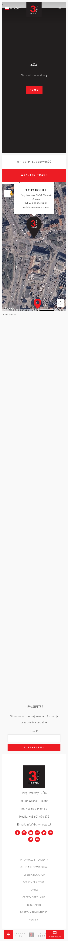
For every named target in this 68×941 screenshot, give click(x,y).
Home (34, 89)
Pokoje (34, 890)
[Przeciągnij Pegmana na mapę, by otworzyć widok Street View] (7, 193)
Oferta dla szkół (34, 882)
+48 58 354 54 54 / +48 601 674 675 (8, 934)
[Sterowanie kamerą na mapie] (60, 303)
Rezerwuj (55, 936)
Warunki (61, 310)
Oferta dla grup (34, 875)
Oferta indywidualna (34, 867)
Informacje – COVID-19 (34, 860)
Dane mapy (22, 310)
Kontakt (34, 920)
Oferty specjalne (34, 897)
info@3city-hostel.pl (38, 824)
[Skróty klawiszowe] (10, 309)
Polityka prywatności (34, 912)
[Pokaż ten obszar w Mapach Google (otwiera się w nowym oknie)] (35, 309)
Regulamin (34, 905)
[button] (37, 303)
